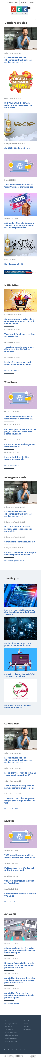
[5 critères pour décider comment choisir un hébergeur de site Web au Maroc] (20, 595)
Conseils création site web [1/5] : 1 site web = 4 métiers (20, 675)
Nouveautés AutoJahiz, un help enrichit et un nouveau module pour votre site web (19, 965)
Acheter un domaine (11, 1035)
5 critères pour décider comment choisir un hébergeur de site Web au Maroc (19, 612)
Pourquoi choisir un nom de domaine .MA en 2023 (17, 706)
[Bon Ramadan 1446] (20, 245)
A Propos (10, 2)
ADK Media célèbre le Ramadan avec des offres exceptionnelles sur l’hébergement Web (19, 225)
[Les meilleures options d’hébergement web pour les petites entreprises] (20, 39)
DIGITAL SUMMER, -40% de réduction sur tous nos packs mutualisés (18, 105)
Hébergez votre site (11, 1032)
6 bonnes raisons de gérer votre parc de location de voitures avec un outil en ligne (20, 950)
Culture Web (27, 1021)
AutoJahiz (26, 1027)
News (6, 1021)
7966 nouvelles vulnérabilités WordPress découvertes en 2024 (19, 185)
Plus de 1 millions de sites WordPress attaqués (16, 458)
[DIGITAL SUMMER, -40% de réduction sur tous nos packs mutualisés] (20, 82)
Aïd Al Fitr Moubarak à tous (17, 148)
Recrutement (27, 1030)
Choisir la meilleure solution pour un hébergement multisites (20, 553)
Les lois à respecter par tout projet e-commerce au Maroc (17, 363)
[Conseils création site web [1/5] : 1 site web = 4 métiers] (20, 659)
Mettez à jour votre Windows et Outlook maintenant (19, 868)
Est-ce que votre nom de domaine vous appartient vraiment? (20, 773)
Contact (32, 2)
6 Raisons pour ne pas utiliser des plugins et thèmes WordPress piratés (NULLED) (20, 431)
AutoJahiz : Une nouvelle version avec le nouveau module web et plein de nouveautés (19, 980)
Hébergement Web (11, 1024)
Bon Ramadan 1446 (13, 264)
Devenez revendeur (11, 1041)
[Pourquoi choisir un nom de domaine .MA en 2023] (20, 690)
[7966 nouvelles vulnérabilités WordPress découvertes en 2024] (20, 165)
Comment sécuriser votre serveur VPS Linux (20, 894)
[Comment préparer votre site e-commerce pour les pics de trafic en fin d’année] (20, 300)
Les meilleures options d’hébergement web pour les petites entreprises (18, 59)
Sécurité (25, 1024)
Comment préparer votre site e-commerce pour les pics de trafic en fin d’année (19, 321)
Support (23, 2)
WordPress (8, 1027)
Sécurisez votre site (11, 1038)
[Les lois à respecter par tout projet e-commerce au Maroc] (20, 628)
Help (16, 2)
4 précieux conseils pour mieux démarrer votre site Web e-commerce (19, 349)
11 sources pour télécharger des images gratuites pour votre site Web (19, 800)
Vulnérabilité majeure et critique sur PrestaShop (20, 335)
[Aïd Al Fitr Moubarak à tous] (20, 127)
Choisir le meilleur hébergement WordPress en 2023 (19, 445)
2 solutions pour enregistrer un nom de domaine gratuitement (19, 786)
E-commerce (9, 1030)
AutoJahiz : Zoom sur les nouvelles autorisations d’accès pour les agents (19, 995)
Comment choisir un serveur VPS (19, 541)
